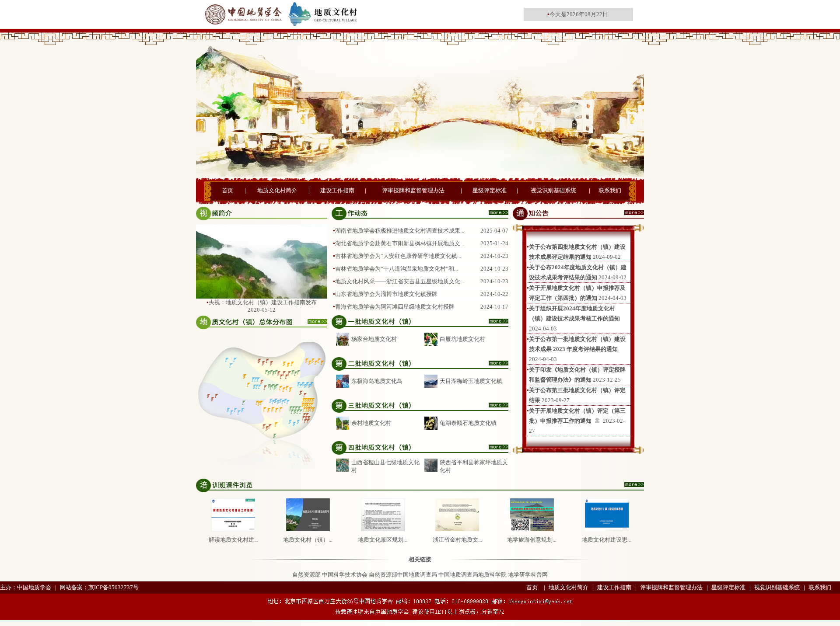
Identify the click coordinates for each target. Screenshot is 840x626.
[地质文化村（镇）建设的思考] (308, 529)
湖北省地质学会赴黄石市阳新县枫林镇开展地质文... (399, 243)
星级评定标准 (489, 190)
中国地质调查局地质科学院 (472, 574)
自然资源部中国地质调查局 (403, 574)
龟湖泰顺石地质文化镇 (468, 423)
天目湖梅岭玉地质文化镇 (471, 381)
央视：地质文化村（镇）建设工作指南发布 (263, 302)
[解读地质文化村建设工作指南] (233, 529)
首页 (227, 190)
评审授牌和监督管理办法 (413, 190)
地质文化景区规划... (382, 539)
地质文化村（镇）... (307, 539)
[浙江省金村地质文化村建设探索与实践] (457, 529)
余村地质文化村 (371, 423)
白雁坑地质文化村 (462, 339)
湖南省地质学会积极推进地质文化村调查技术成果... (399, 230)
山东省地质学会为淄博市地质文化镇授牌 (386, 294)
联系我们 (609, 190)
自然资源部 (306, 574)
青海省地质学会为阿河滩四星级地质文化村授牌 (395, 306)
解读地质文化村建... (233, 539)
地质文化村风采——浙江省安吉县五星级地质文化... (399, 281)
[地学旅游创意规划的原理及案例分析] (532, 529)
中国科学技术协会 (345, 574)
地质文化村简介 (277, 190)
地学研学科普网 (528, 574)
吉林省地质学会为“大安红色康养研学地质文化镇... (398, 256)
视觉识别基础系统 (553, 190)
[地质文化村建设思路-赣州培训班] (607, 529)
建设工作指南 (337, 190)
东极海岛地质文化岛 (376, 381)
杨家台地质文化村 (374, 339)
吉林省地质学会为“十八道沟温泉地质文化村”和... (396, 268)
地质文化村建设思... (606, 539)
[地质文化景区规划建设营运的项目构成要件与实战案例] (383, 529)
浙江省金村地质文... (457, 539)
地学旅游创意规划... (531, 539)
